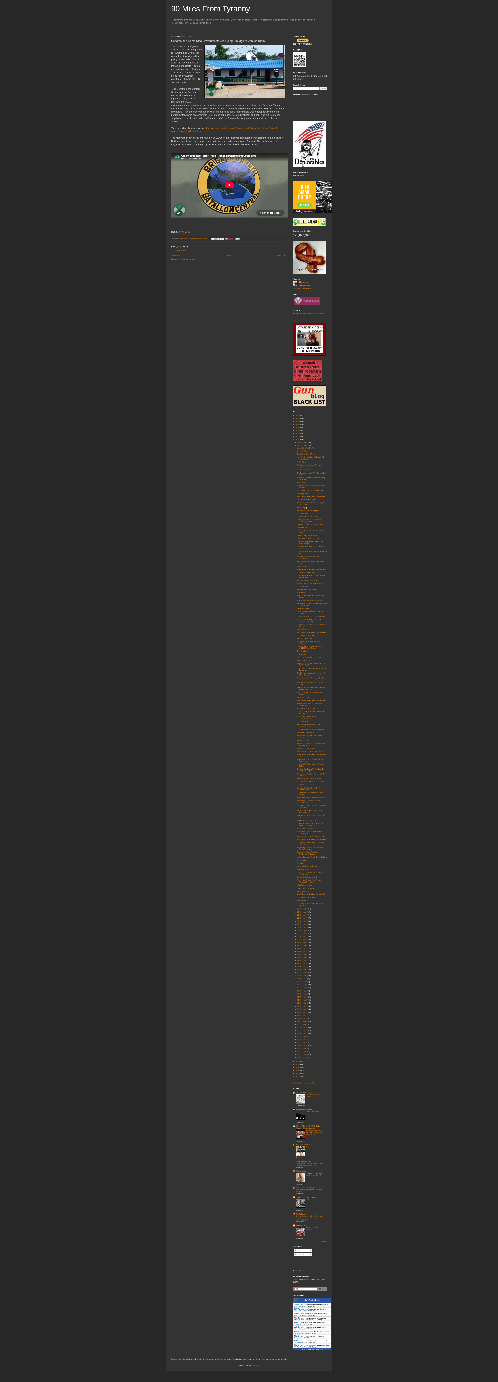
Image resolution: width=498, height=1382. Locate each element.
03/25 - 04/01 (302, 1024)
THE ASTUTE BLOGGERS (305, 1188)
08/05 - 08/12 (302, 967)
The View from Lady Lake (305, 1093)
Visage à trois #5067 (312, 1111)
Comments (300, 1254)
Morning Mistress (303, 494)
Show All (324, 1241)
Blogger (256, 1365)
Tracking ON (319, 1349)
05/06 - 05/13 (302, 1006)
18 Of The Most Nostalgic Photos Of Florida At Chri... (309, 736)
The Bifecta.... (301, 483)
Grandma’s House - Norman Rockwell (310, 729)
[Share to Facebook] (220, 239)
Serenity (300, 863)
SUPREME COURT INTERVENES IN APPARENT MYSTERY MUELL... (310, 824)
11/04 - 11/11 (302, 927)
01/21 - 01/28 (302, 1052)
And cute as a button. (312, 1147)
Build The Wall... (302, 654)
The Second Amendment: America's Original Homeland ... (309, 466)
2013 (297, 1074)
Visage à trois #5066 (301, 1338)
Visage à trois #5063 (301, 1342)
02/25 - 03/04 (302, 1036)
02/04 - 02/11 (302, 1046)
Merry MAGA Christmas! (305, 732)
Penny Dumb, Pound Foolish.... (308, 536)
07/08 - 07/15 (302, 979)
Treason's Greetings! (304, 660)
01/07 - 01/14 (302, 1058)
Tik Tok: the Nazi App (304, 638)
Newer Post (176, 255)
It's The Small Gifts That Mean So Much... (311, 491)
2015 (297, 1068)
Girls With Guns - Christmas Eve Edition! (311, 782)
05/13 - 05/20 (302, 1003)
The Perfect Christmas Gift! (306, 820)
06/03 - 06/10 (302, 994)
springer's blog (301, 1225)
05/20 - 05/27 (302, 1000)
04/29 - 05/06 (302, 1009)
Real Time (311, 1349)
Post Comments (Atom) (189, 259)
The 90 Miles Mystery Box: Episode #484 (311, 569)
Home (229, 255)
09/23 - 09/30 (302, 945)
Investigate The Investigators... (307, 866)
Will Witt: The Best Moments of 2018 (309, 583)
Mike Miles (305, 282)
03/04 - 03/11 (302, 1033)
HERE (186, 231)
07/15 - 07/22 (302, 976)
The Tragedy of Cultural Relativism (309, 779)
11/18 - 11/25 (302, 921)
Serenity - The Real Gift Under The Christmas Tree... (309, 789)
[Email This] (212, 239)
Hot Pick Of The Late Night (306, 500)
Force (308, 1199)
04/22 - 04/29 (302, 1012)
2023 (297, 424)
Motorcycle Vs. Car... (304, 528)
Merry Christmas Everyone (306, 748)
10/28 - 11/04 (302, 930)
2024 (297, 421)
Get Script (304, 1349)
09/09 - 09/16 (302, 951)
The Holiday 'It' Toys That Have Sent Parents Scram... (309, 704)
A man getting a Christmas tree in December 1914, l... (308, 725)
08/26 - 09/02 (302, 957)
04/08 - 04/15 (302, 1018)
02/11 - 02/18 (302, 1042)
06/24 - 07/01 (302, 985)
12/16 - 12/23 (302, 909)
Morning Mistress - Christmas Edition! (310, 751)
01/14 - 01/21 (302, 1055)
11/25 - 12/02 (302, 918)
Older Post (281, 255)
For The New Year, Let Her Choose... (310, 657)
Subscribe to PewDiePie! (305, 448)
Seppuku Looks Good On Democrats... (310, 525)
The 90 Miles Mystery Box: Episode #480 (311, 839)
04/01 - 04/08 (302, 1021)
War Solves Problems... (305, 470)
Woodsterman (301, 1171)
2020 (297, 433)
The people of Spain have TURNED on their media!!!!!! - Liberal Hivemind (315, 1132)
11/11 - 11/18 (302, 924)
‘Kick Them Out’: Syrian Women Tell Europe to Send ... (309, 693)
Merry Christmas (303, 740)
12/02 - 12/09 (302, 915)
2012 (297, 1077)
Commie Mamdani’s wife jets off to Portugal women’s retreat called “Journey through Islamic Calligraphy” (309, 1218)
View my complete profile (302, 288)
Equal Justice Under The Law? (308, 539)
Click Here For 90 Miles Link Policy (304, 1083)
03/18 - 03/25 (302, 1027)
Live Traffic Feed (312, 1300)
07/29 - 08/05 (302, 970)
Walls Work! (301, 592)
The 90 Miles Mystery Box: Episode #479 (311, 894)
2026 (297, 415)
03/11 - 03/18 (302, 1030)
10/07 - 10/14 (302, 939)
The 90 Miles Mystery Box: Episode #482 (311, 701)
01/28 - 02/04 (302, 1049)
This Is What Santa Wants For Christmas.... (312, 798)
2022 (297, 427)
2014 (297, 1071)
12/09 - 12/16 (302, 912)
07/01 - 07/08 (302, 982)
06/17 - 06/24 (302, 988)
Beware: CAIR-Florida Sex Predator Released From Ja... (309, 881)
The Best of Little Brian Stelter (307, 580)
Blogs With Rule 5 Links (305, 785)
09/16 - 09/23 (302, 948)
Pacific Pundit (301, 1214)
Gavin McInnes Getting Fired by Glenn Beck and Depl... (310, 712)
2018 (297, 440)
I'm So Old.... (301, 462)
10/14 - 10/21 (302, 936)
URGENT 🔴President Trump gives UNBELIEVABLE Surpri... (309, 647)
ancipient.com (300, 1270)
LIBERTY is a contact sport (306, 1197)
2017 (297, 1061)
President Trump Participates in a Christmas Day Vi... (308, 717)
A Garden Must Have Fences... (307, 589)
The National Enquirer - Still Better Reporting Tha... (309, 802)
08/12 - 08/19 (302, 964)
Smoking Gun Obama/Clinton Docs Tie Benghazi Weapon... (310, 770)
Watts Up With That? (303, 1161)
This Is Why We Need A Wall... (307, 877)
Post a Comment (180, 251)
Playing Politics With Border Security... (310, 600)
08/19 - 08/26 (302, 961)
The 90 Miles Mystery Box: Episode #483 (311, 632)
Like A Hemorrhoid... (304, 608)
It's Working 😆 (302, 508)
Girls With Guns (302, 451)
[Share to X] (217, 239)
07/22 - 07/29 (302, 973)
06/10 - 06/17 (302, 991)
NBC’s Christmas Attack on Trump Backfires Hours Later (309, 620)
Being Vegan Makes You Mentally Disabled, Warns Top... (309, 521)
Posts (298, 1250)
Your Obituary (302, 900)
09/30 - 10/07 (302, 942)
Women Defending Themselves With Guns (312, 857)
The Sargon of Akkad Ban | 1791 (308, 511)
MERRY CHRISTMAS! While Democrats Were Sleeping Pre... (311, 689)
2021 (297, 431)
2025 (297, 418)
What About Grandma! (304, 885)
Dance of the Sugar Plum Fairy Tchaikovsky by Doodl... (308, 853)
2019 (297, 436)
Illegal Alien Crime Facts (305, 828)
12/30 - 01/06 (302, 442)
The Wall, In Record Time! (306, 454)
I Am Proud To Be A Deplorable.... (308, 517)
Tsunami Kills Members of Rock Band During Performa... (310, 848)
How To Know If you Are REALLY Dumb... (311, 616)
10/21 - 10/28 (302, 933)
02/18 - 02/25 (302, 1039)
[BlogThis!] (215, 239)
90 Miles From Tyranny (210, 8)
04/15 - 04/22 (302, 1015)
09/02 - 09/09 (302, 954)
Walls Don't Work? (303, 869)
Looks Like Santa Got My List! (307, 888)
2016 (297, 1064)
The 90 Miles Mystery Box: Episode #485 (311, 497)
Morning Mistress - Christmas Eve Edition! (311, 836)
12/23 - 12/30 (302, 445)
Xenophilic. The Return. (304, 1145)
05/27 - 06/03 (302, 997)
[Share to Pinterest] (222, 239)
